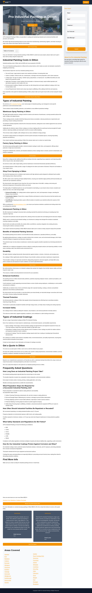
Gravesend (7, 567)
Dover (34, 575)
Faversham (35, 560)
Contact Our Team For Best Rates (32, 96)
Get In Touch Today (32, 46)
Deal (34, 579)
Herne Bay (35, 569)
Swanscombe (8, 580)
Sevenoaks (7, 573)
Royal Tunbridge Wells (38, 556)
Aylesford (5, 500)
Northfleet (7, 569)
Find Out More (32, 155)
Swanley (7, 582)
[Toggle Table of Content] (16, 51)
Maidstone (13, 500)
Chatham (18, 500)
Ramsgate (35, 582)
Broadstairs (36, 584)
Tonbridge (7, 571)
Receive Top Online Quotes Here (32, 503)
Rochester (23, 500)
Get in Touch (32, 265)
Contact (86, 2)
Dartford (35, 554)
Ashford (35, 562)
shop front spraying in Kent (19, 204)
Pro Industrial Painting (16, 104)
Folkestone (35, 573)
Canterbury (35, 566)
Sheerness (35, 558)
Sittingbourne (8, 576)
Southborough (8, 578)
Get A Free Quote (32, 544)
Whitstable (35, 564)
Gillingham (7, 565)
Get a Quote (31, 25)
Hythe (34, 571)
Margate (35, 577)
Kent (9, 500)
